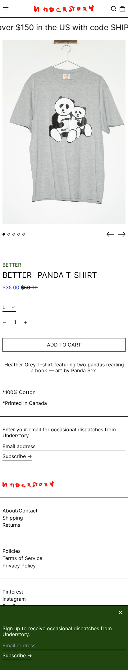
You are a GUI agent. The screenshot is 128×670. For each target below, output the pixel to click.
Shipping (12, 518)
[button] (114, 8)
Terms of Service (22, 558)
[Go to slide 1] (3, 234)
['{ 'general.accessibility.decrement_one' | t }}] (4, 322)
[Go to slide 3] (13, 234)
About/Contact (20, 510)
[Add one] (25, 322)
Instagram (14, 599)
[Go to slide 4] (18, 234)
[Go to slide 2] (8, 234)
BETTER (11, 265)
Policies (11, 551)
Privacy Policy (19, 565)
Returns (11, 525)
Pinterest (12, 592)
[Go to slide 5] (23, 234)
